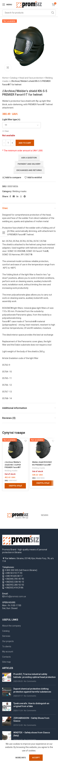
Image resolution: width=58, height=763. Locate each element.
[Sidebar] (3, 232)
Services (6, 636)
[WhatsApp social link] (21, 196)
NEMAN (44, 515)
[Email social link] (14, 196)
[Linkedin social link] (17, 196)
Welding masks (19, 191)
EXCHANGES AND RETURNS (29, 170)
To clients (6, 646)
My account (7, 651)
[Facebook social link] (10, 196)
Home (5, 78)
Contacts (6, 657)
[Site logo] (29, 4)
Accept (36, 757)
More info (20, 757)
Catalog (13, 78)
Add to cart (25, 143)
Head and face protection (31, 78)
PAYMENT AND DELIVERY (29, 164)
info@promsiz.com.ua (15, 596)
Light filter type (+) (11, 119)
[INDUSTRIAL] (17, 515)
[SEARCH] (53, 13)
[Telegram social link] (25, 196)
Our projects (8, 641)
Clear (6, 131)
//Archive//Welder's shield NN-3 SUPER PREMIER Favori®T (13, 464)
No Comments (30, 681)
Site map (6, 662)
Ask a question (29, 158)
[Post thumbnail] (6, 678)
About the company (11, 626)
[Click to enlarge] (7, 67)
